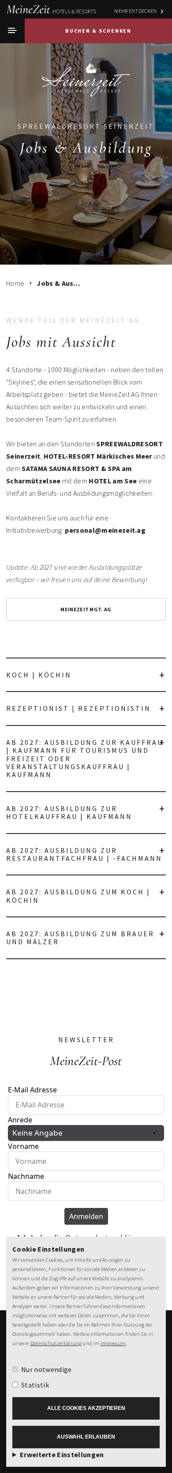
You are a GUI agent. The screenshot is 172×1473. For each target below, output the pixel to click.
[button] (12, 31)
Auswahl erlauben (86, 1437)
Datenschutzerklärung (56, 1343)
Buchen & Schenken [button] (98, 30)
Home (15, 283)
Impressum (113, 1343)
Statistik (35, 1384)
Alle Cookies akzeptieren (86, 1408)
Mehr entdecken (135, 10)
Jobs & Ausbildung (59, 283)
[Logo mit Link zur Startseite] (86, 76)
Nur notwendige (46, 1369)
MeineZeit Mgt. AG (85, 609)
